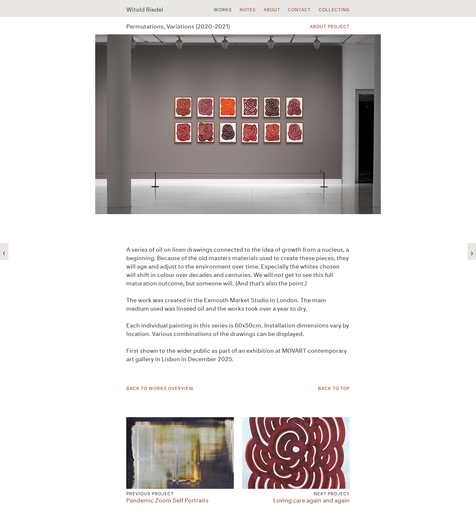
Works (223, 9)
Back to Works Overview (160, 387)
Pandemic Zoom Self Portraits (167, 496)
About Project (330, 25)
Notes (248, 9)
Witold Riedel (144, 8)
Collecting (334, 9)
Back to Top (334, 387)
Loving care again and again (311, 496)
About (272, 9)
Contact (299, 9)
